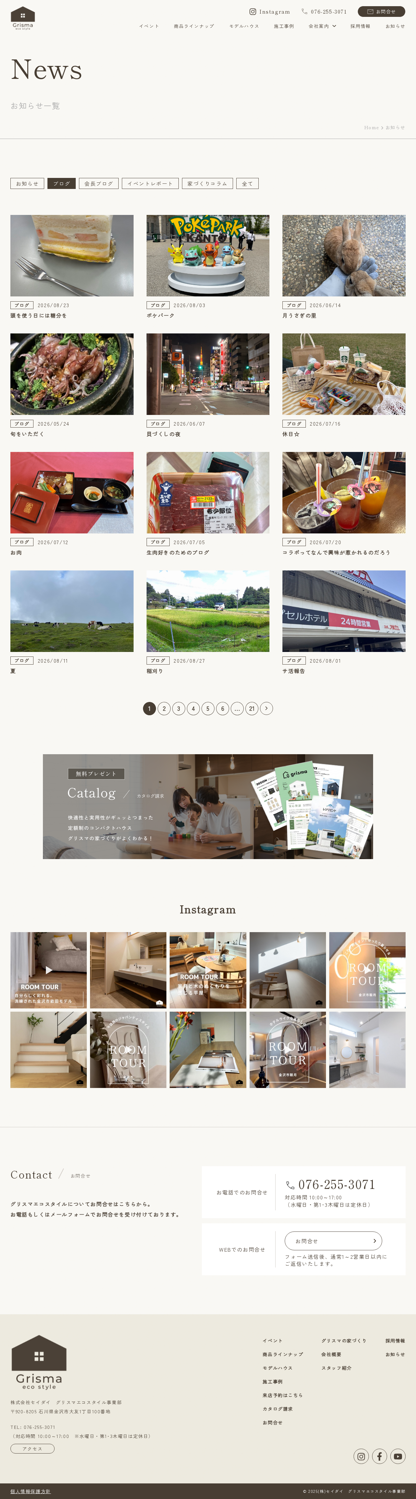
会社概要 (331, 1354)
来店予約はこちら (283, 1395)
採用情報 (360, 26)
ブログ (61, 183)
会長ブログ (98, 183)
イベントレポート (150, 183)
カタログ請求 (278, 1408)
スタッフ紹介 (336, 1368)
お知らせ (395, 26)
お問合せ (386, 11)
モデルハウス (244, 26)
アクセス (32, 1448)
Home (371, 127)
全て (247, 183)
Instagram (274, 11)
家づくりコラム (208, 183)
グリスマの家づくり (344, 1340)
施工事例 (284, 26)
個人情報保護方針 (30, 1491)
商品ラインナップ (194, 26)
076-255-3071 (329, 11)
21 (252, 708)
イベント (149, 26)
